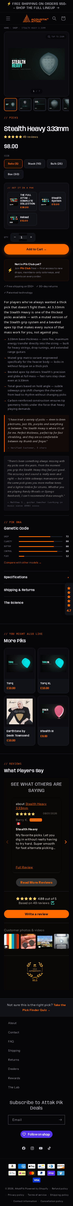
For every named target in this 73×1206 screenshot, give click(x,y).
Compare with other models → (22, 562)
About (12, 1023)
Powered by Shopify (36, 1188)
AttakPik (20, 1188)
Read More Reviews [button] (36, 882)
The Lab (13, 1087)
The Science (14, 603)
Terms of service (37, 1194)
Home (6, 28)
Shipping (14, 1050)
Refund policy (60, 1188)
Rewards (14, 1078)
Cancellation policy (52, 1201)
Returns (13, 1060)
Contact (13, 1032)
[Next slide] (65, 841)
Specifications (15, 577)
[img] (25, 814)
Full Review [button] (24, 867)
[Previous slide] (7, 841)
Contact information (25, 1201)
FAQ (11, 1041)
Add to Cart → (36, 249)
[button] (8, 18)
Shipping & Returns (19, 590)
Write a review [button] (36, 914)
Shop (15, 28)
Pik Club (25, 268)
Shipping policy (59, 1194)
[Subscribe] (60, 1120)
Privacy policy (16, 1194)
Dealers (13, 1069)
